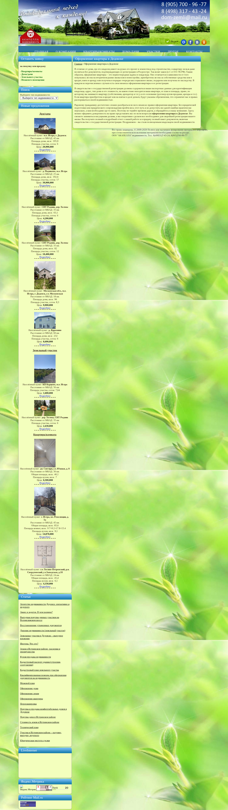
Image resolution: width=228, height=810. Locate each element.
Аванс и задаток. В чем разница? (36, 612)
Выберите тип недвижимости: (35, 94)
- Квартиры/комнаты (31, 71)
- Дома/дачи (26, 74)
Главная (78, 63)
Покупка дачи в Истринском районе (38, 717)
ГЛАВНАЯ (41, 51)
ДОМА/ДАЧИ (130, 51)
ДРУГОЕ (173, 51)
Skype (174, 41)
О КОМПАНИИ (66, 51)
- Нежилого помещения (32, 80)
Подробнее (45, 149)
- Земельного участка (31, 77)
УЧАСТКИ (153, 51)
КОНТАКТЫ (194, 51)
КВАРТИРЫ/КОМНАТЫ (99, 51)
